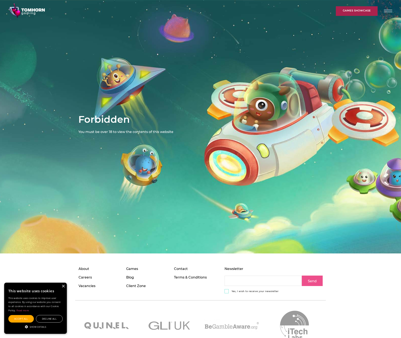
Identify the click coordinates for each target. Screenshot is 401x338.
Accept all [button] (21, 318)
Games (132, 268)
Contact (181, 268)
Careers (85, 277)
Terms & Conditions (190, 277)
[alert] (35, 308)
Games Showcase (357, 10)
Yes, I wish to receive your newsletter (255, 291)
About (84, 268)
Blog (130, 277)
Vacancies (87, 286)
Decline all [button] (49, 318)
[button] (35, 326)
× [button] (63, 286)
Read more (22, 310)
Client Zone (136, 286)
